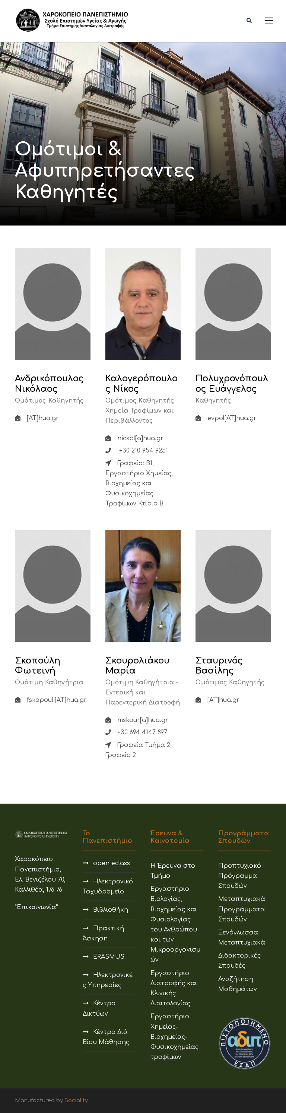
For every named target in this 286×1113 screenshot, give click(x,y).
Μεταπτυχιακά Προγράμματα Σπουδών (241, 909)
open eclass (111, 863)
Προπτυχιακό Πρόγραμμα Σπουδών (239, 876)
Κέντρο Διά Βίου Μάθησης (106, 1037)
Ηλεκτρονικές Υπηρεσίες (108, 980)
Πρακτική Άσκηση (103, 933)
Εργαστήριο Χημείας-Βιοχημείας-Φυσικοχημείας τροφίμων (174, 1036)
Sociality (76, 1100)
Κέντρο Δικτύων (99, 1008)
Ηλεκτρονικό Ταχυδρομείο (108, 886)
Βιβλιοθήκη (110, 910)
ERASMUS (108, 956)
